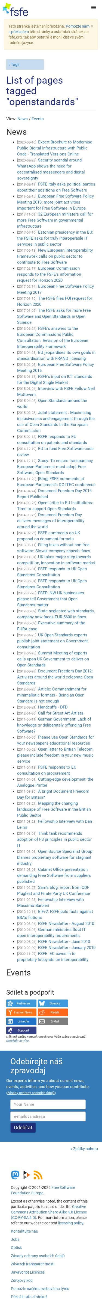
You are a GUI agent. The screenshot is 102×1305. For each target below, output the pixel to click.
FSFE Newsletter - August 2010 (66, 923)
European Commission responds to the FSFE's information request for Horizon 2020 (49, 274)
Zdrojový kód (22, 1280)
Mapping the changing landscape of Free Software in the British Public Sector (54, 809)
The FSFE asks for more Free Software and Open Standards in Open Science (54, 316)
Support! (23, 1030)
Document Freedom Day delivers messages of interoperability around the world (50, 520)
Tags (15, 64)
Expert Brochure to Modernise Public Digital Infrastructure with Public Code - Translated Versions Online (54, 148)
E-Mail (55, 1021)
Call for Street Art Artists (60, 713)
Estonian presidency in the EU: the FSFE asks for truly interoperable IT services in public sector (55, 238)
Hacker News (23, 1012)
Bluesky (55, 1003)
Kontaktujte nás (24, 1231)
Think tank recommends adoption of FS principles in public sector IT (54, 839)
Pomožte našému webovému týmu (40, 1288)
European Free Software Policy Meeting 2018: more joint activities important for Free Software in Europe (55, 202)
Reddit (55, 1012)
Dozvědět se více (17, 1041)
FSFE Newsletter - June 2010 (64, 941)
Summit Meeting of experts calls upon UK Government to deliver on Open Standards (53, 659)
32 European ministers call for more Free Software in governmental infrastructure (55, 220)
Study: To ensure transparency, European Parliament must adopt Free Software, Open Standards (55, 466)
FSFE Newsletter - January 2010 (66, 947)
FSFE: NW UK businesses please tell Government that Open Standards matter (50, 598)
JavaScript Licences (28, 1272)
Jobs (15, 1239)
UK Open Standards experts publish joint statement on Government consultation (52, 641)
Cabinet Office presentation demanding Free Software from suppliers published (54, 875)
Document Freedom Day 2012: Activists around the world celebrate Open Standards (55, 677)
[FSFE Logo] (15, 9)
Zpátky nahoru (85, 1149)
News (22, 118)
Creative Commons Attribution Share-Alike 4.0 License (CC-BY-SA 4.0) (49, 1212)
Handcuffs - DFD (53, 707)
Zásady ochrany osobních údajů (38, 1256)
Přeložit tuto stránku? (29, 1297)
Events (38, 118)
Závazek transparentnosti (32, 1264)
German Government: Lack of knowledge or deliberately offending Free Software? (54, 725)
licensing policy (70, 1223)
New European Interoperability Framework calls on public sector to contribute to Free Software (55, 256)
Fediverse (23, 1003)
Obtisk (16, 1247)
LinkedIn (23, 1021)
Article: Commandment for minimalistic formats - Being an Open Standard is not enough (51, 695)
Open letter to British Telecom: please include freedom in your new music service (55, 755)
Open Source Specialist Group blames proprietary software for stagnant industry (54, 857)
